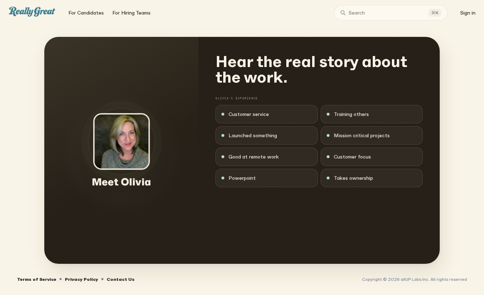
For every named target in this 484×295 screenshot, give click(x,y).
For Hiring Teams (131, 12)
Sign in (467, 12)
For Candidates (86, 12)
